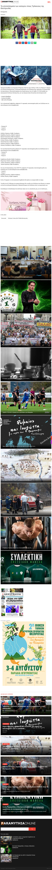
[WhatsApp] (35, 43)
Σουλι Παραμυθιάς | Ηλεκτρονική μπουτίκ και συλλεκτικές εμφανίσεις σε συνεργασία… (22, 581)
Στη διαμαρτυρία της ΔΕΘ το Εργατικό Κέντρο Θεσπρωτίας (16, 344)
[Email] (32, 43)
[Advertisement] (26, 57)
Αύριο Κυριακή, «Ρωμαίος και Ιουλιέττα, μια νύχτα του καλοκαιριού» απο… (19, 446)
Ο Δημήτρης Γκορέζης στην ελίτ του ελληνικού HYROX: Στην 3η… (17, 547)
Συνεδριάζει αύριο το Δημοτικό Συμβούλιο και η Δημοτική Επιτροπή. (17, 277)
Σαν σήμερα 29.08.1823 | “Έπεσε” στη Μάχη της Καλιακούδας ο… (17, 480)
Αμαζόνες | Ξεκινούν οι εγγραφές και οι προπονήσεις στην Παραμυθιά (18, 412)
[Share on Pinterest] (26, 43)
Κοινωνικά (3, 218)
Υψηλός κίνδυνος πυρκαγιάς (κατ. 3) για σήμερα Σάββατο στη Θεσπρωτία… (19, 513)
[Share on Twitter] (29, 43)
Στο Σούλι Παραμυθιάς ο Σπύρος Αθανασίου (12, 310)
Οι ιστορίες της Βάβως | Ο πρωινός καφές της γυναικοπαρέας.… (17, 378)
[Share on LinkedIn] (23, 43)
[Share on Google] (20, 43)
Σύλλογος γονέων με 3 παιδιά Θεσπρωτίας (18, 218)
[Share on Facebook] (17, 43)
